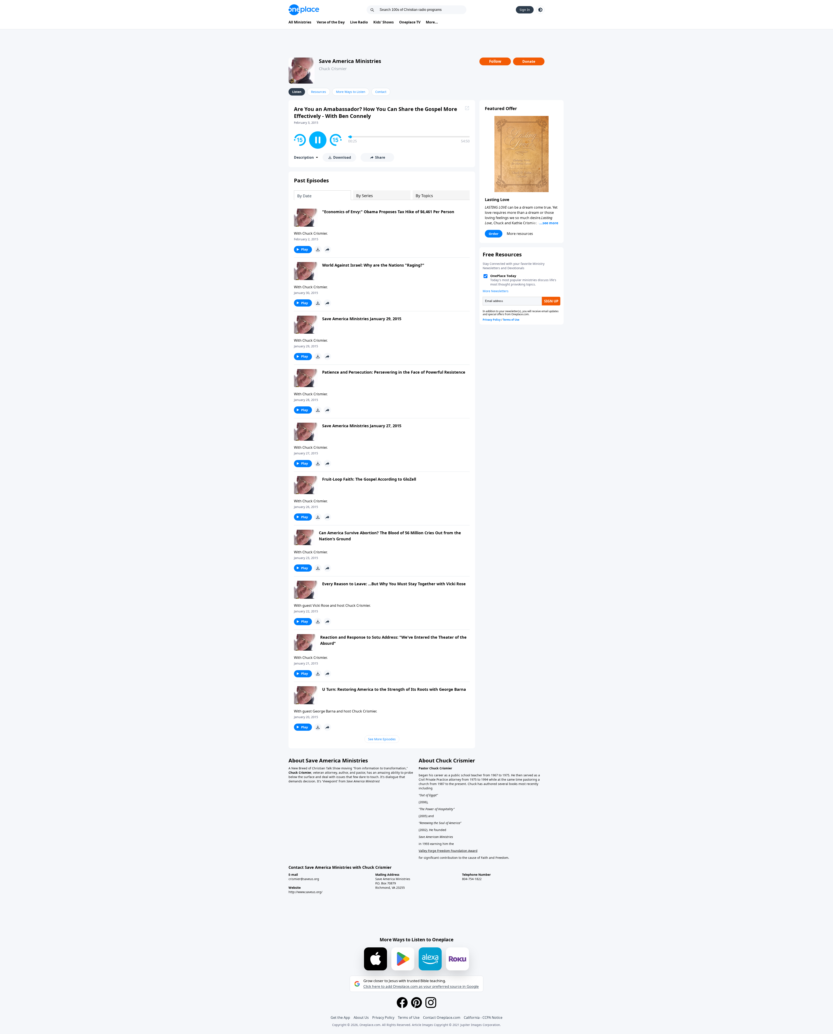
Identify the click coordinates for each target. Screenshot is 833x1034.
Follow (495, 61)
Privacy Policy (383, 1017)
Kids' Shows (383, 22)
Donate (528, 61)
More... (432, 22)
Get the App (340, 1017)
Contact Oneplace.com (441, 1017)
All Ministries (300, 22)
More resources (520, 233)
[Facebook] (402, 1002)
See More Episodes (382, 739)
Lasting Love (497, 199)
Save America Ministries (350, 60)
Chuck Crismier (333, 68)
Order (493, 233)
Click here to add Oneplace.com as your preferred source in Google (421, 986)
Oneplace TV (409, 22)
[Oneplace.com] (304, 9)
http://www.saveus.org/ (305, 892)
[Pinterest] (416, 1002)
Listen (296, 92)
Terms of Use (409, 1017)
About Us (361, 1017)
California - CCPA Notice (483, 1017)
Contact (380, 92)
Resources (318, 92)
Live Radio (359, 22)
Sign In (525, 10)
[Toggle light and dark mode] (540, 10)
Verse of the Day (331, 22)
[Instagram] (430, 1002)
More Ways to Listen (350, 92)
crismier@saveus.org (304, 879)
